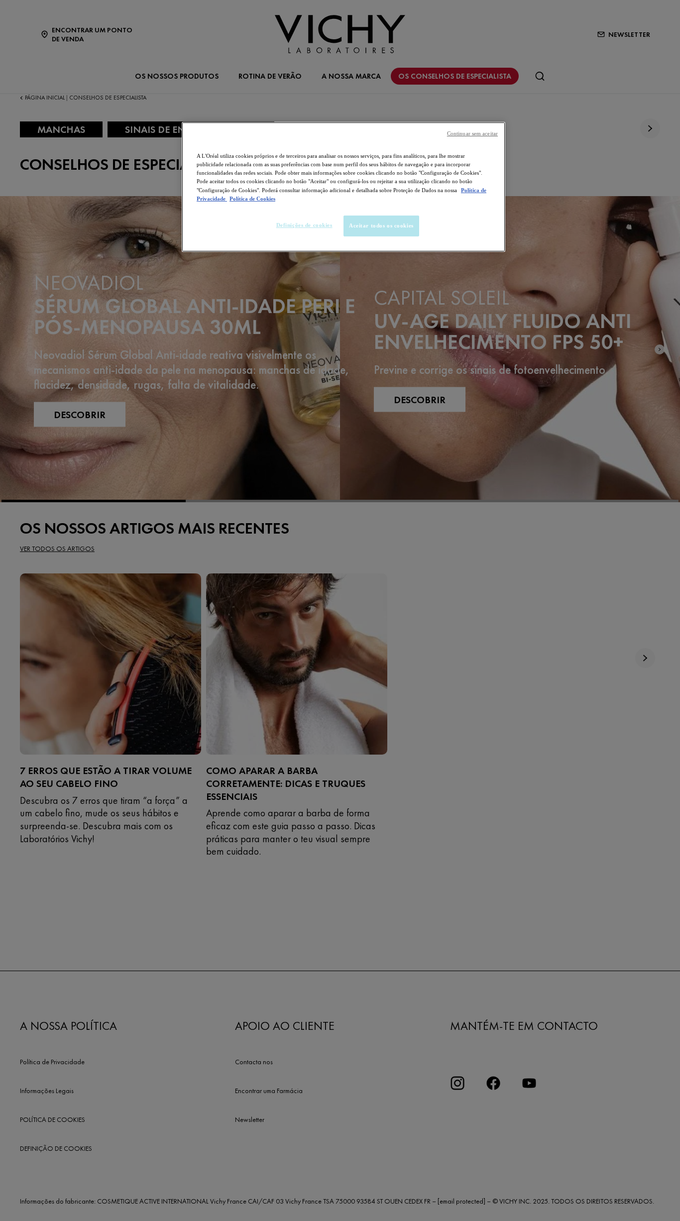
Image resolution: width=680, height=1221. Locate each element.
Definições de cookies (304, 225)
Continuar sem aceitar (472, 133)
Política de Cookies (252, 199)
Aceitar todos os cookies (381, 225)
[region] (343, 186)
